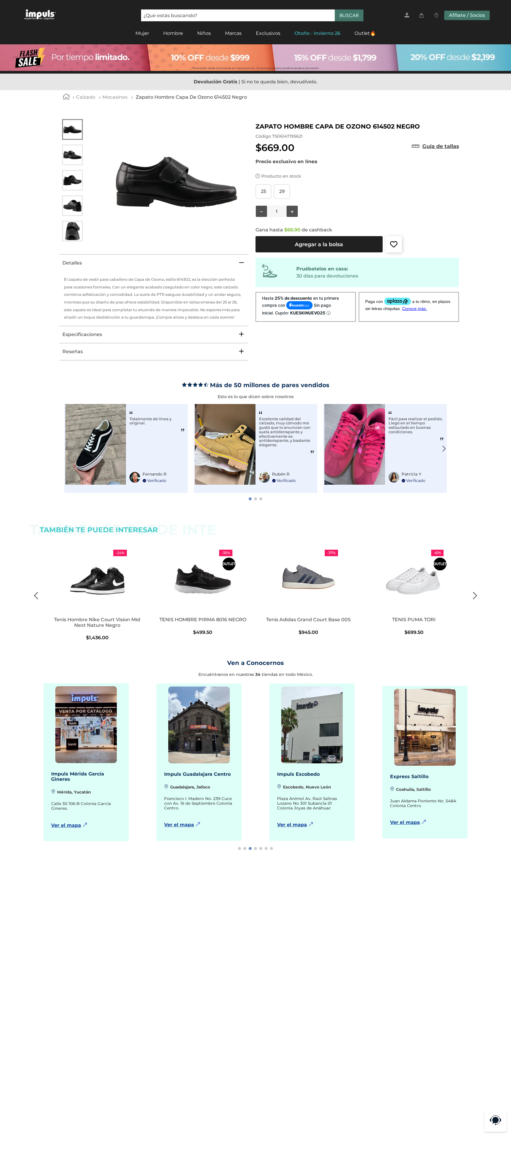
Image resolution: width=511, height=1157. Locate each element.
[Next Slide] (444, 448)
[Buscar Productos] (349, 15)
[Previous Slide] (67, 448)
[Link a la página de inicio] (66, 98)
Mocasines (114, 97)
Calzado (85, 97)
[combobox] (252, 15)
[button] (440, 146)
